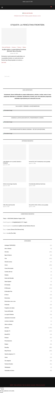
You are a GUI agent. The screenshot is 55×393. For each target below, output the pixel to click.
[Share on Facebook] (12, 64)
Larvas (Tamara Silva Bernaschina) (15, 229)
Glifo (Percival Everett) (9, 205)
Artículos (28, 251)
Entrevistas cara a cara (28, 301)
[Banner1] (27, 110)
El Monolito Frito (28, 291)
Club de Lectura (28, 261)
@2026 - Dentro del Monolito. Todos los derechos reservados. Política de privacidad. (27, 385)
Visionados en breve (28, 370)
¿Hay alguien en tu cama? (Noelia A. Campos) (12, 162)
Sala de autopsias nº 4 (28, 354)
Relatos (28, 344)
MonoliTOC (28, 334)
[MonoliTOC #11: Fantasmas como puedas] (40, 152)
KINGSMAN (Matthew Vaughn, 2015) (16, 218)
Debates (28, 275)
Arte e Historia (28, 248)
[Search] (52, 7)
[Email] (29, 3)
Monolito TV (28, 331)
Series (28, 357)
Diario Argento (28, 281)
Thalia (4, 218)
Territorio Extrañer (28, 364)
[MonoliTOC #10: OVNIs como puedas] (40, 195)
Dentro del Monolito (28, 278)
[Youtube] (27, 3)
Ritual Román (28, 350)
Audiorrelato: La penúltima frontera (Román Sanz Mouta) (14, 50)
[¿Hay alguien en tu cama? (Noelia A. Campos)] (14, 152)
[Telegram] (33, 3)
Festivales (28, 304)
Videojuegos (28, 367)
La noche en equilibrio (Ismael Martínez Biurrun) (23, 225)
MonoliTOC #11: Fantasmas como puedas (39, 161)
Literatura (28, 327)
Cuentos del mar (28, 271)
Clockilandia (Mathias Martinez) (37, 184)
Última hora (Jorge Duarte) (10, 184)
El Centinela (28, 284)
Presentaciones (28, 340)
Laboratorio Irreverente (28, 317)
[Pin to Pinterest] (15, 64)
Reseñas (28, 347)
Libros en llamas (28, 324)
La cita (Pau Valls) (11, 233)
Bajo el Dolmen (28, 255)
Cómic (28, 265)
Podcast (28, 337)
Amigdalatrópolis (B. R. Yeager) (19, 222)
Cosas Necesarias (28, 268)
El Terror (28, 294)
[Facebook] (21, 3)
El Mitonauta (28, 288)
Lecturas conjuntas (28, 321)
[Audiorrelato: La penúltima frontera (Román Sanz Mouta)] (14, 36)
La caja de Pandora (28, 314)
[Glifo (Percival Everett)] (14, 195)
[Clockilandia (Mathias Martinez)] (40, 174)
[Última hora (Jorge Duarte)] (14, 174)
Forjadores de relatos (28, 308)
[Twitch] (31, 3)
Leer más (4, 62)
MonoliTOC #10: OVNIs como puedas (38, 205)
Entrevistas (28, 298)
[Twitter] (23, 3)
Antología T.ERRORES (28, 245)
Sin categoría (28, 360)
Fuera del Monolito (28, 311)
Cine (28, 258)
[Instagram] (25, 3)
